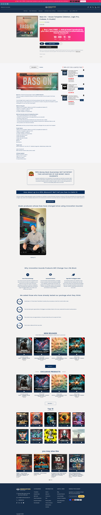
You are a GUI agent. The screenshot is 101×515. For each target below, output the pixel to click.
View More (50, 366)
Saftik (41, 56)
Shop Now (83, 1)
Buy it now (48, 47)
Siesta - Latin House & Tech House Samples (59, 359)
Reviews (41, 67)
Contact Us (48, 496)
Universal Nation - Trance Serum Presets (41, 359)
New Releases (33, 10)
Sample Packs (37, 494)
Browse (41, 10)
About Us (47, 494)
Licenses (47, 507)
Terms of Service (49, 502)
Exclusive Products (63, 10)
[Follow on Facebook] (2, 4)
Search (47, 492)
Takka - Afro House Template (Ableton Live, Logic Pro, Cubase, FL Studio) (22, 475)
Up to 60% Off (73, 10)
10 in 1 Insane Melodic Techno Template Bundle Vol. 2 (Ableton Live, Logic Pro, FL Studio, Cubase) (76, 475)
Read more (78, 51)
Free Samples (36, 502)
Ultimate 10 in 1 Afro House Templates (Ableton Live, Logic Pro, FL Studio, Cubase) (58, 475)
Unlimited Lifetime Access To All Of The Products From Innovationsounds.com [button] (74, 97)
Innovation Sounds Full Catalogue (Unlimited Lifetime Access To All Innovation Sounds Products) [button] (73, 73)
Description (34, 67)
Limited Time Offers (50, 10)
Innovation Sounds (24, 357)
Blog (58, 492)
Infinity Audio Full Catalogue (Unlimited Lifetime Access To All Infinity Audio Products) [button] (73, 87)
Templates (36, 492)
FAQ (46, 498)
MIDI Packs (36, 496)
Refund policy (48, 505)
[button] (42, 22)
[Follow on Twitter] (4, 4)
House (44, 54)
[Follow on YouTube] (7, 4)
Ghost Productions (37, 498)
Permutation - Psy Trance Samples (77, 359)
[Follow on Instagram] (5, 4)
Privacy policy (48, 500)
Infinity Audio (41, 357)
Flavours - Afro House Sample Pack (40, 474)
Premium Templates (61, 498)
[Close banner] (99, 1)
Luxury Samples (60, 496)
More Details (50, 201)
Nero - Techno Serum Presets (24, 359)
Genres (25, 10)
